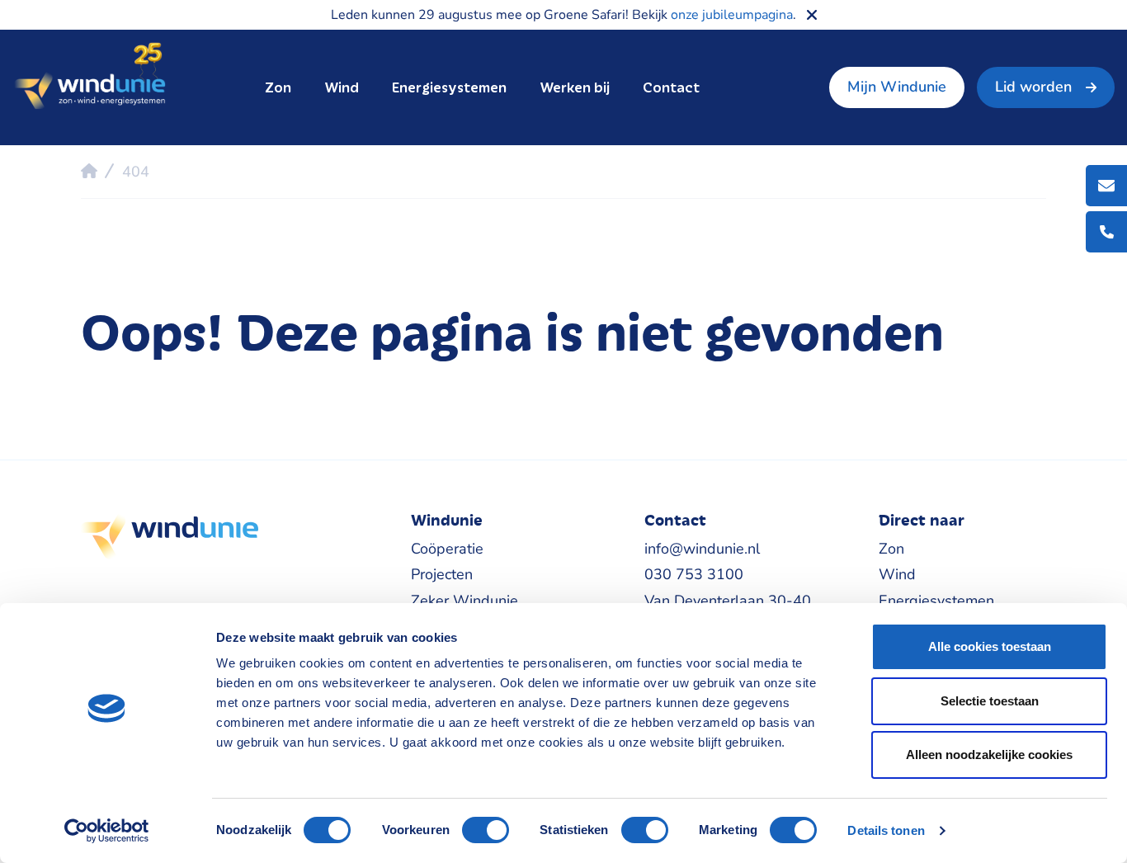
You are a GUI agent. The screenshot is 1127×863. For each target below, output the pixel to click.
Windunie (89, 77)
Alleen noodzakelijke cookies (989, 754)
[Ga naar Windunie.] (89, 170)
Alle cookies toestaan (989, 646)
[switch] (485, 830)
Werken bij (575, 87)
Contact (671, 87)
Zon (278, 87)
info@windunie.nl (702, 549)
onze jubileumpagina (732, 15)
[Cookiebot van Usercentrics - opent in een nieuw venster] (107, 830)
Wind (341, 87)
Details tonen (885, 830)
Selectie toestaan (990, 701)
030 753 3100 (693, 574)
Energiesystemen (449, 87)
